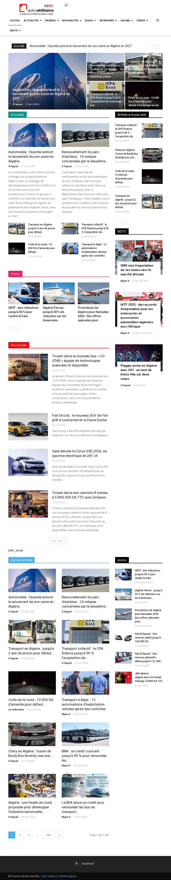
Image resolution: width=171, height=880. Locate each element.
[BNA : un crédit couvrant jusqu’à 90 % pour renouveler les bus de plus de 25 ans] (85, 734)
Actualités (31, 20)
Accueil (15, 20)
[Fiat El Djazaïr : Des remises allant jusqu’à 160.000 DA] (123, 638)
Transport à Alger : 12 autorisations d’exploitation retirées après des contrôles (84, 704)
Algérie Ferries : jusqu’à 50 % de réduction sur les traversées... (148, 594)
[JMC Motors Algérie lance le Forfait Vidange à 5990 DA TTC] (123, 677)
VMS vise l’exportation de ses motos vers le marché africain (137, 270)
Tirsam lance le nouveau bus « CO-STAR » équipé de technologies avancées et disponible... (79, 360)
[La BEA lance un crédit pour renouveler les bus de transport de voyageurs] (85, 785)
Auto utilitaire (49, 876)
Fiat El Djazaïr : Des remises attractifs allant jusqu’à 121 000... (148, 657)
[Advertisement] (139, 717)
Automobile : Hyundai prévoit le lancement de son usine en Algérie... (31, 156)
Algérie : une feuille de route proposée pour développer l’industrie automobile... (30, 807)
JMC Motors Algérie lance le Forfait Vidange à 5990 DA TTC (148, 677)
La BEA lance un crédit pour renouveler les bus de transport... (83, 807)
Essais (89, 20)
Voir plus (57, 541)
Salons (125, 20)
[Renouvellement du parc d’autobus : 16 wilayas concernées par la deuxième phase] (105, 67)
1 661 (48, 835)
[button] (158, 21)
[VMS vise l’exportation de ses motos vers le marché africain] (139, 257)
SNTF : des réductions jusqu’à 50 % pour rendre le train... (23, 312)
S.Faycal (18, 104)
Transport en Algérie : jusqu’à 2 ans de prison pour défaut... (41, 228)
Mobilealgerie (68, 876)
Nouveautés (70, 20)
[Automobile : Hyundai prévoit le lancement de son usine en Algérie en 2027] (47, 83)
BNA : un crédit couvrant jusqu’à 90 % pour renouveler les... (84, 755)
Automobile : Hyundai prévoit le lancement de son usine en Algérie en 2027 (81, 46)
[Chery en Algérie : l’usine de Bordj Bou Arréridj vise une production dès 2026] (152, 155)
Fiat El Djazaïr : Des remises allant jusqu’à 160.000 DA (148, 637)
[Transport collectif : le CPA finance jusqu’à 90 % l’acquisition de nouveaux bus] (105, 95)
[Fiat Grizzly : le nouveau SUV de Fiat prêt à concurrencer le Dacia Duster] (28, 426)
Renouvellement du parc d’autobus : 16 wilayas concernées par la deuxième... (85, 156)
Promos (50, 20)
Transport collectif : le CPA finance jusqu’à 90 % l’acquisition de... (95, 228)
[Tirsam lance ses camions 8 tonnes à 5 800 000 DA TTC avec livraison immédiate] (28, 504)
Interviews (106, 20)
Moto (14, 30)
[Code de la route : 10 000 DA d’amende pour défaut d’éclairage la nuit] (144, 95)
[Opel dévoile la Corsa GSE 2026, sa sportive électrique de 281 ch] (28, 462)
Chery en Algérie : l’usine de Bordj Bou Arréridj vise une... (126, 154)
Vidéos (141, 20)
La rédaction (16, 709)
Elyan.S (125, 280)
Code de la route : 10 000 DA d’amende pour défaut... (41, 248)
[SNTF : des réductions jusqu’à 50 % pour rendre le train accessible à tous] (24, 293)
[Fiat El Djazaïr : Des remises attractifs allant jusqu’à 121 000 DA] (123, 658)
